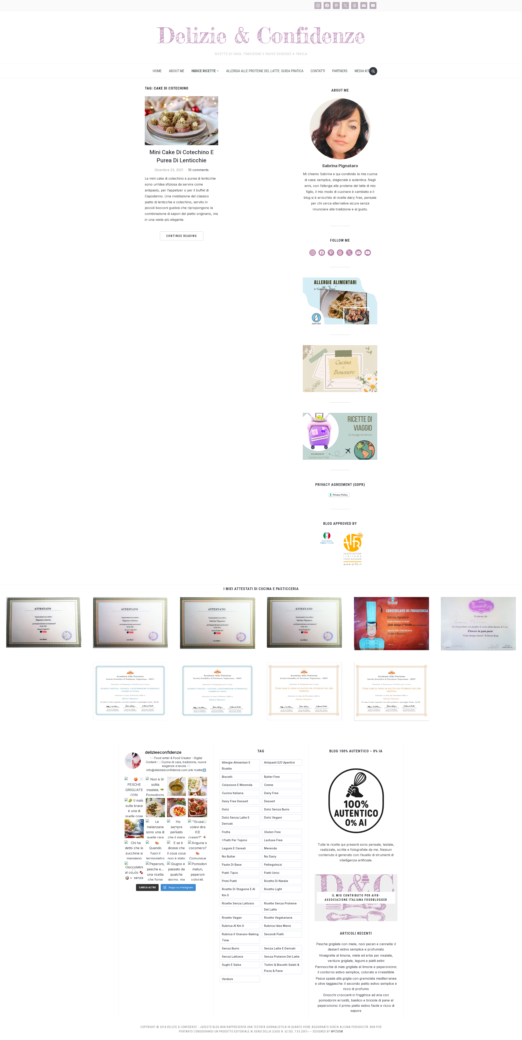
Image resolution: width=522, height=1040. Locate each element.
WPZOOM (337, 1031)
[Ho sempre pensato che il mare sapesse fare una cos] (176, 828)
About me (176, 71)
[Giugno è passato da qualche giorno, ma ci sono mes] (176, 871)
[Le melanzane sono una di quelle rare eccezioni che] (155, 828)
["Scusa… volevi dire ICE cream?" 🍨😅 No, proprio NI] (197, 828)
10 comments (198, 170)
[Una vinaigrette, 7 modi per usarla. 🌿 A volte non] (176, 786)
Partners (339, 71)
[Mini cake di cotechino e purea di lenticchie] (181, 99)
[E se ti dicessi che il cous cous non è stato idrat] (176, 850)
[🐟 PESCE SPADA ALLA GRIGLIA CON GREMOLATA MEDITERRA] (155, 807)
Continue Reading (181, 236)
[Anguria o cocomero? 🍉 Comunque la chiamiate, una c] (197, 850)
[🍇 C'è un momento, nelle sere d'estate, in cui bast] (197, 807)
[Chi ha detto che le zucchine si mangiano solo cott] (134, 850)
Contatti (318, 71)
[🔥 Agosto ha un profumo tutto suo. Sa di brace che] (134, 828)
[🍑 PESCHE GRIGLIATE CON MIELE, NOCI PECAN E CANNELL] (134, 786)
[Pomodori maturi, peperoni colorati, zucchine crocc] (197, 871)
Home (157, 71)
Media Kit (362, 71)
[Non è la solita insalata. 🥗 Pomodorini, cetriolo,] (155, 786)
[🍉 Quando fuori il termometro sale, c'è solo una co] (155, 850)
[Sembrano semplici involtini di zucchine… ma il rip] (197, 786)
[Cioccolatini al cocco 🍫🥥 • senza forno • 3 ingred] (134, 871)
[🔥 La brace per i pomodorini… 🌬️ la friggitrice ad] (176, 807)
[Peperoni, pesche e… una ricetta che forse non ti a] (155, 871)
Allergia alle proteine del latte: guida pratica (264, 71)
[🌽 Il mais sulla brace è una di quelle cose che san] (134, 807)
